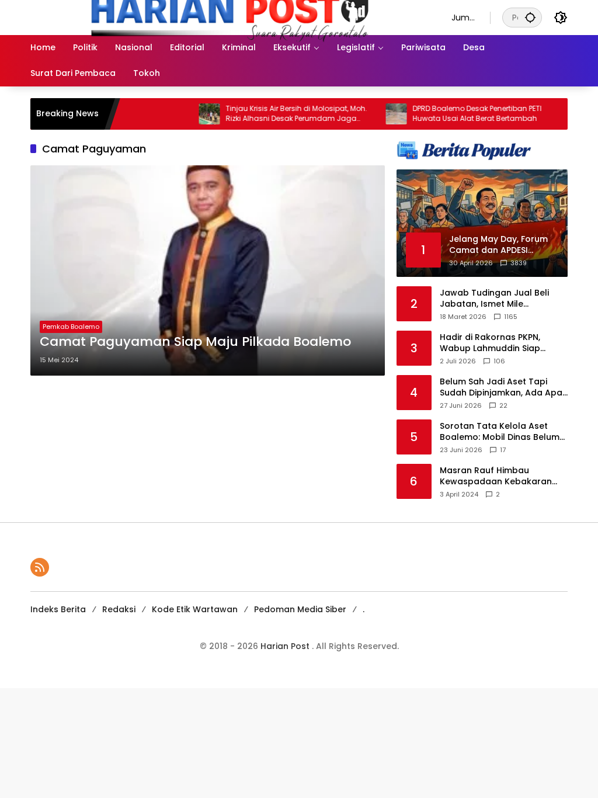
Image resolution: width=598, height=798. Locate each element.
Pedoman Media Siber (300, 609)
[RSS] (39, 567)
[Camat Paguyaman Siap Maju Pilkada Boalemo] (207, 270)
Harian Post (286, 646)
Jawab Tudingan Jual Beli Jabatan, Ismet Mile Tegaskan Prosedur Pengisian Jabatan (503, 298)
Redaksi (118, 609)
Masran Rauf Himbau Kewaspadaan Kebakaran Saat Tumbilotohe (496, 476)
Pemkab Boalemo (71, 326)
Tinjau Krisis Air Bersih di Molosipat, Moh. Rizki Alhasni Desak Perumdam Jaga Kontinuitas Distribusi (278, 114)
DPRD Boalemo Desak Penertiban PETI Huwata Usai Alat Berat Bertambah (459, 113)
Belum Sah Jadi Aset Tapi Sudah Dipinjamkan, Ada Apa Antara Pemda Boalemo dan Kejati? (501, 387)
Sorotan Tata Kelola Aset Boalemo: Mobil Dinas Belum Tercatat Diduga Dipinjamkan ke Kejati (502, 432)
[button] (530, 17)
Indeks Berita (58, 609)
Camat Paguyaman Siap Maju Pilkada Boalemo (195, 342)
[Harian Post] (229, 17)
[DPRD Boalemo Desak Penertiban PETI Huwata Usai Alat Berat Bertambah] (378, 113)
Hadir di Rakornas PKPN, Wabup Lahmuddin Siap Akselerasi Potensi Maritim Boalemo (495, 343)
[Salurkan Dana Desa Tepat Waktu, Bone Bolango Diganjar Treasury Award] (565, 113)
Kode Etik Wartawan (195, 609)
